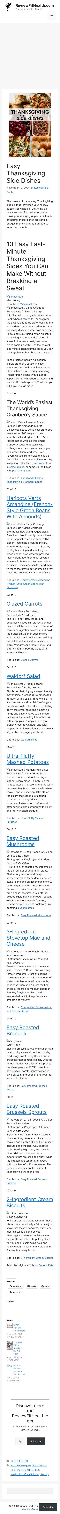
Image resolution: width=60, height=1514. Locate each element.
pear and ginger (21, 470)
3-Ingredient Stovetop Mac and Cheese (28, 937)
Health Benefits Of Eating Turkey (29, 1474)
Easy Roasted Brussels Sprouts (27, 1109)
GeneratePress (30, 1509)
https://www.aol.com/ (25, 304)
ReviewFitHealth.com (35, 5)
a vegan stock (25, 907)
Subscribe (35, 1441)
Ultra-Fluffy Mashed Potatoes (28, 759)
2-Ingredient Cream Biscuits (37, 1257)
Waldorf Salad (23, 676)
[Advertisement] (30, 54)
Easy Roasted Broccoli (23, 1030)
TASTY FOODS (19, 1461)
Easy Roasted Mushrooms (23, 841)
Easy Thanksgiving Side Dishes (28, 1465)
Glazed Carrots (24, 604)
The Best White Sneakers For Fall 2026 (17, 1348)
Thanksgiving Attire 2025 (25, 1470)
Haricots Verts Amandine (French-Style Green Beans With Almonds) (30, 507)
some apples (16, 466)
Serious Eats (46, 1265)
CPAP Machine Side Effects (19, 1328)
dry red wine (37, 463)
